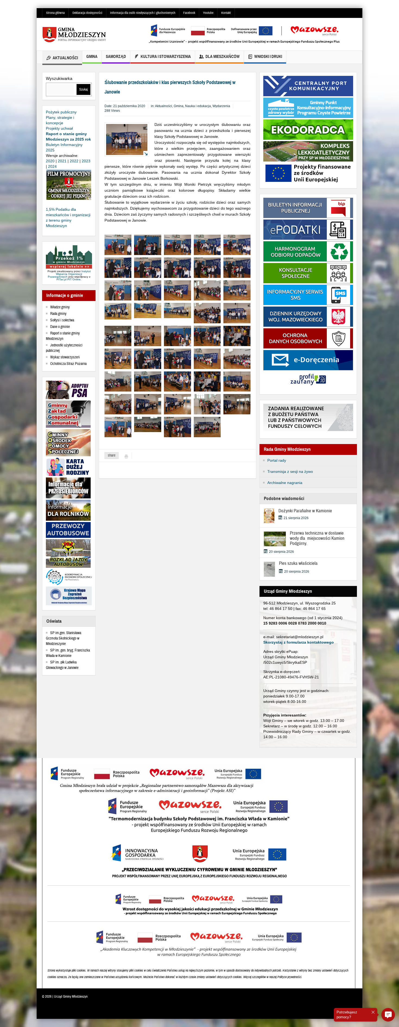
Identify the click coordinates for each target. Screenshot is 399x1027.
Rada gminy (58, 313)
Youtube (208, 13)
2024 (52, 166)
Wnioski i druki (268, 56)
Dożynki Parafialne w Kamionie (305, 510)
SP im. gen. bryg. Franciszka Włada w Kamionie (68, 653)
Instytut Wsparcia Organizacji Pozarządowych (69, 274)
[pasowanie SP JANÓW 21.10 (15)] (237, 267)
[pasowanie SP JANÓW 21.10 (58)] (237, 313)
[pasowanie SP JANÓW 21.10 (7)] (237, 244)
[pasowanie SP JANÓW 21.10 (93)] (147, 381)
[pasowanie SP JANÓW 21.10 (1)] (118, 244)
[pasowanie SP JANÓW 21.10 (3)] (147, 244)
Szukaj (83, 89)
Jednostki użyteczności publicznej (64, 348)
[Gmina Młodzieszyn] (82, 34)
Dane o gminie (60, 326)
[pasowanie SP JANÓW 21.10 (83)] (207, 335)
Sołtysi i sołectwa (62, 320)
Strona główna (55, 13)
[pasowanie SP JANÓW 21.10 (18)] (177, 290)
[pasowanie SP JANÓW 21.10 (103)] (147, 404)
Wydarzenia (221, 106)
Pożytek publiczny (61, 112)
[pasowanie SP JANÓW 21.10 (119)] (118, 426)
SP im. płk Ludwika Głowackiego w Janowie (62, 665)
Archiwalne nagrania (284, 482)
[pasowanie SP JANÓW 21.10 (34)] (118, 381)
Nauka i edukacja (198, 106)
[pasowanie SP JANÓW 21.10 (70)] (118, 335)
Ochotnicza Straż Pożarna (68, 363)
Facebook (189, 13)
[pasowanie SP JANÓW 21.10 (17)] (147, 290)
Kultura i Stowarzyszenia (166, 56)
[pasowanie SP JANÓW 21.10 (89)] (118, 358)
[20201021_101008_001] (147, 310)
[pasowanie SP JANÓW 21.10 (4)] (177, 244)
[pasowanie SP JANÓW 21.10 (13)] (207, 267)
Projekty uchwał (59, 128)
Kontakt (226, 13)
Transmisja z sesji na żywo (290, 471)
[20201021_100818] (118, 311)
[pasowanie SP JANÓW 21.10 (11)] (147, 267)
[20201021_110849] (147, 424)
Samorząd (116, 56)
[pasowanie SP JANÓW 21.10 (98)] (237, 381)
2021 (62, 161)
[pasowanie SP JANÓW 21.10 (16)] (118, 290)
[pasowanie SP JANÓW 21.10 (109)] (207, 404)
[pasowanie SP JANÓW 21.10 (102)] (118, 404)
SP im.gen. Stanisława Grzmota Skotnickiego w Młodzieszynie (63, 638)
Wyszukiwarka (59, 78)
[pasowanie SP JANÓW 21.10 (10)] (118, 267)
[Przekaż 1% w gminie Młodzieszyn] (69, 257)
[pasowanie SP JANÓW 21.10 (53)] (207, 313)
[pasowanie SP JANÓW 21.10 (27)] (207, 290)
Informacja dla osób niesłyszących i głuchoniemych (142, 13)
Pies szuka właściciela (298, 563)
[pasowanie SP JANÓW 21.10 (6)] (207, 244)
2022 (74, 161)
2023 (86, 161)
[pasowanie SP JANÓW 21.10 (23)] (207, 426)
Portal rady (276, 460)
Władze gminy (60, 307)
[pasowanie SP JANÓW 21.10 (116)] (237, 404)
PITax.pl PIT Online (68, 279)
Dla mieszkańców (222, 56)
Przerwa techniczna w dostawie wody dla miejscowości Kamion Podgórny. (317, 538)
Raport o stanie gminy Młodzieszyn (63, 336)
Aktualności (65, 57)
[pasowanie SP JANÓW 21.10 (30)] (237, 358)
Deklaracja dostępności (87, 13)
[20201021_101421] (177, 310)
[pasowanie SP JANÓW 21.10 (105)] (177, 404)
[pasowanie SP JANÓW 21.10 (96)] (237, 335)
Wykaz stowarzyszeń (65, 357)
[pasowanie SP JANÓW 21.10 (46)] (237, 290)
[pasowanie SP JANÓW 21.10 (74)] (147, 335)
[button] (388, 1015)
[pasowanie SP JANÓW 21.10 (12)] (177, 267)
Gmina (91, 56)
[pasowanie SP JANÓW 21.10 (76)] (177, 335)
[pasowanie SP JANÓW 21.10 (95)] (177, 381)
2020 (50, 161)
